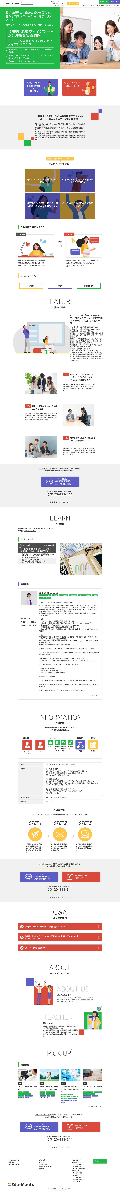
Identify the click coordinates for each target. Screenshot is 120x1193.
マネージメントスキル (84, 595)
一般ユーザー (21, 1097)
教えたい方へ (77, 1170)
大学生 (74, 1100)
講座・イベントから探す (89, 5)
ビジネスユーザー (28, 1095)
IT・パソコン (25, 1092)
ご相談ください (30, 530)
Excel (85, 1092)
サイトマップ (76, 1181)
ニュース (108, 5)
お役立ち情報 (115, 5)
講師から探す (100, 5)
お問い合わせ (101, 1161)
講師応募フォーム (78, 1179)
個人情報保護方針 (14, 1164)
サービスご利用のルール (80, 1168)
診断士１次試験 (74, 1096)
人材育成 (94, 595)
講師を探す (42, 1168)
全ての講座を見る (93, 1107)
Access (20, 1092)
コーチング (42, 1092)
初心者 (48, 1095)
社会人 (26, 1097)
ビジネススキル (63, 595)
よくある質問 (77, 1177)
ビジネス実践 (73, 595)
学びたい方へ (77, 1162)
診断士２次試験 (65, 1098)
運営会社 (11, 1162)
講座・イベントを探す (45, 1166)
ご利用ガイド (77, 1166)
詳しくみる (91, 695)
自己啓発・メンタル (45, 597)
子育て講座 (42, 1093)
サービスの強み (77, 1164)
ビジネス (54, 595)
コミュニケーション (45, 595)
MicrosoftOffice (22, 1093)
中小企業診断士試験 (65, 1096)
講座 (20, 1084)
